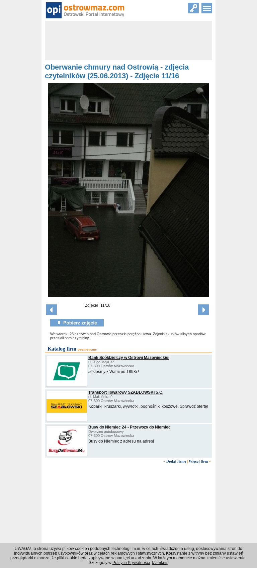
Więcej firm (198, 461)
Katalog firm (62, 349)
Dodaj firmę (176, 461)
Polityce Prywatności (131, 562)
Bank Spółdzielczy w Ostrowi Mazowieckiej (128, 357)
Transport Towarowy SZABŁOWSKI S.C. (125, 392)
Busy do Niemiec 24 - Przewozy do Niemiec (129, 427)
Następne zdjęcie (203, 309)
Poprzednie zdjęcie (51, 309)
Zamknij (160, 562)
